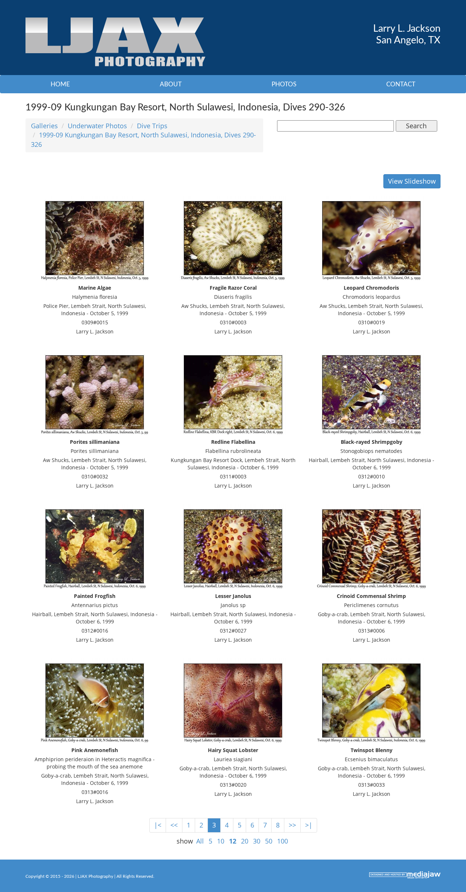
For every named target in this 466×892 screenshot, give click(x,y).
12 (232, 841)
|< (157, 825)
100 (282, 841)
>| (308, 825)
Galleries (44, 125)
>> (292, 825)
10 (220, 841)
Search (416, 125)
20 (244, 841)
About (171, 84)
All (200, 841)
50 (268, 841)
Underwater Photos (97, 125)
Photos (284, 84)
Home (60, 84)
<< (174, 825)
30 (256, 841)
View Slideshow (412, 181)
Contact (400, 84)
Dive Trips (152, 125)
